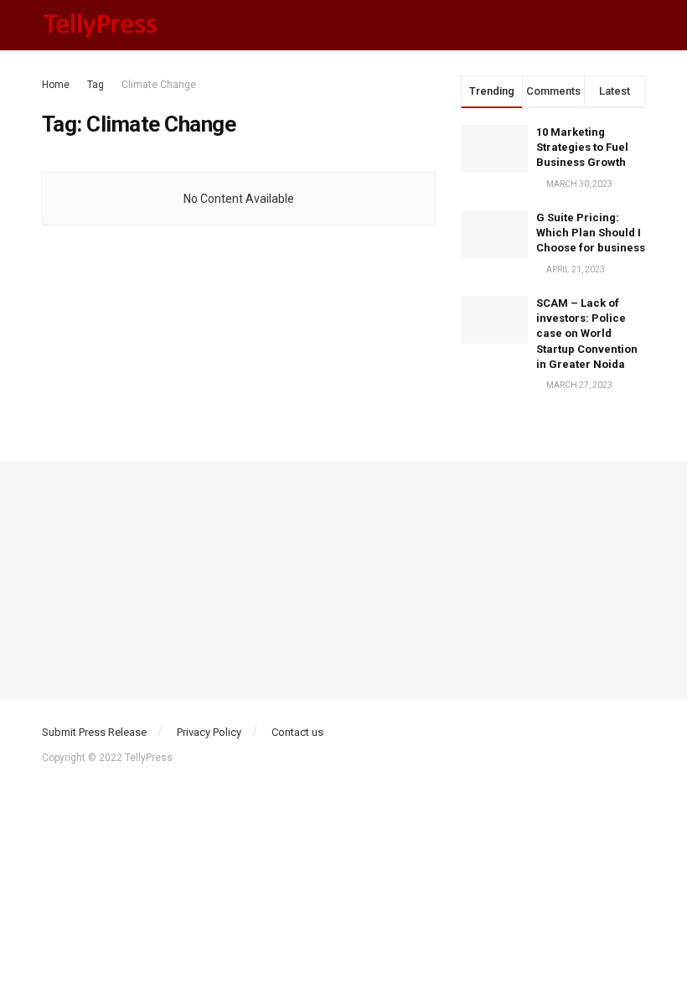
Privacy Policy (209, 732)
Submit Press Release (94, 732)
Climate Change (158, 85)
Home (56, 85)
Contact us (297, 732)
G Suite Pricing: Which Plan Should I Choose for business (590, 232)
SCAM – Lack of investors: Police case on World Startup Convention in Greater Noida (587, 333)
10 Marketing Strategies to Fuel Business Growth (582, 147)
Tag (95, 85)
